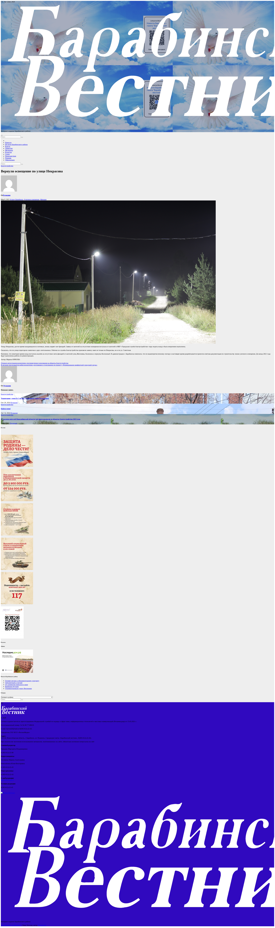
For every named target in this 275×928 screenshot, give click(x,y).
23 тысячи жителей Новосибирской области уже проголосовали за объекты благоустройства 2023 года (40, 419)
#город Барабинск (16, 199)
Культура (8, 152)
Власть (7, 146)
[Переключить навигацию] (2, 135)
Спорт (7, 154)
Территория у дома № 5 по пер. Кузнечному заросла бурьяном (25, 398)
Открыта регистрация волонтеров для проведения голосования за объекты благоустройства (34, 363)
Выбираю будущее (12, 686)
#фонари (43, 199)
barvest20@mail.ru (7, 780)
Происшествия (10, 156)
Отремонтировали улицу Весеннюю (18, 688)
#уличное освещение (31, 199)
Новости (8, 142)
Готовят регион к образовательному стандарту (22, 681)
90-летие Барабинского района (16, 144)
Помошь (8, 158)
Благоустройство (7, 166)
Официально (10, 160)
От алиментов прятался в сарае (16, 685)
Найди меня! (6, 409)
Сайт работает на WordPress (11, 925)
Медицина (9, 150)
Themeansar (42, 925)
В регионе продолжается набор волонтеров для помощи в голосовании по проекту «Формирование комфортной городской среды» (49, 365)
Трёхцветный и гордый (13, 683)
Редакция (6, 195)
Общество (9, 148)
